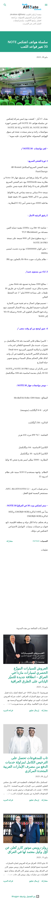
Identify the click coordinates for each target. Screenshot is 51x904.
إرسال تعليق (34, 710)
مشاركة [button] (10, 541)
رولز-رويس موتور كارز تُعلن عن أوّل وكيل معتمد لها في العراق (26, 849)
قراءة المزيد (8, 710)
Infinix (36, 541)
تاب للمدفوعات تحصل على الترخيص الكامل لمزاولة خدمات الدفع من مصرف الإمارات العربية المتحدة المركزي (25, 764)
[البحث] (5, 4)
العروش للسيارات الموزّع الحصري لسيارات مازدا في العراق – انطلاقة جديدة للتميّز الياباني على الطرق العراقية (28, 674)
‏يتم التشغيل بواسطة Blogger (24, 896)
